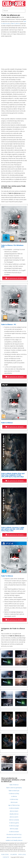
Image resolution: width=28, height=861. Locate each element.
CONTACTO (6, 857)
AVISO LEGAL (22, 854)
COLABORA (13, 854)
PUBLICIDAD (5, 854)
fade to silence (15, 23)
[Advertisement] (14, 53)
